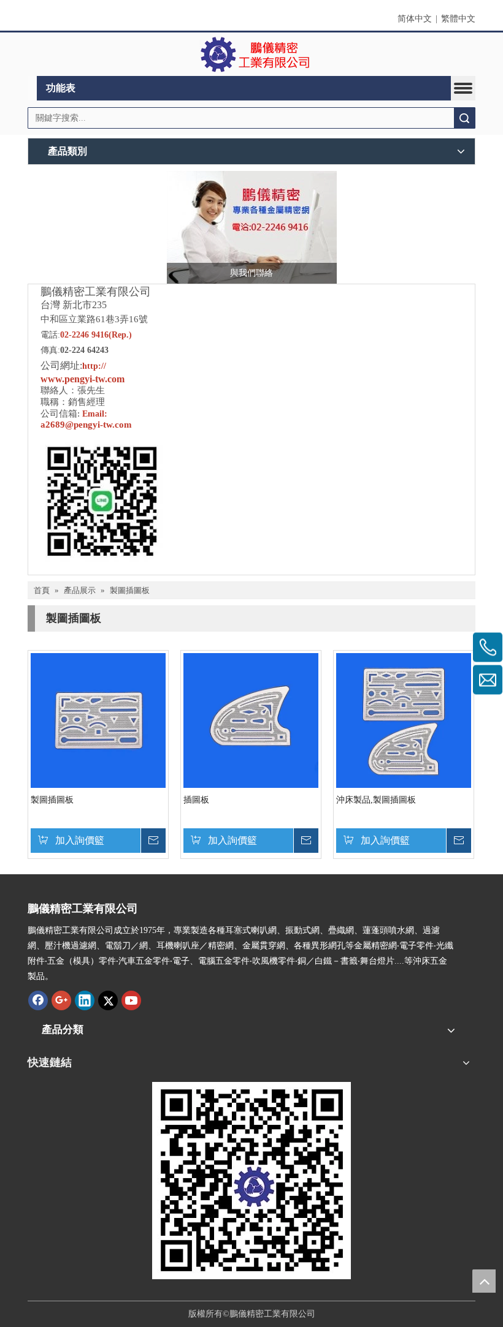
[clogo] (252, 54)
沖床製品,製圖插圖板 (376, 799)
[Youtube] (131, 1000)
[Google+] (61, 1000)
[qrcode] (251, 1180)
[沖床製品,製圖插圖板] (403, 720)
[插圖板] (250, 720)
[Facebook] (38, 1000)
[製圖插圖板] (98, 720)
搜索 (464, 118)
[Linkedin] (84, 1000)
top (484, 1281)
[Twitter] (108, 1000)
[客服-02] (252, 227)
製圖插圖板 (52, 799)
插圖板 (196, 799)
